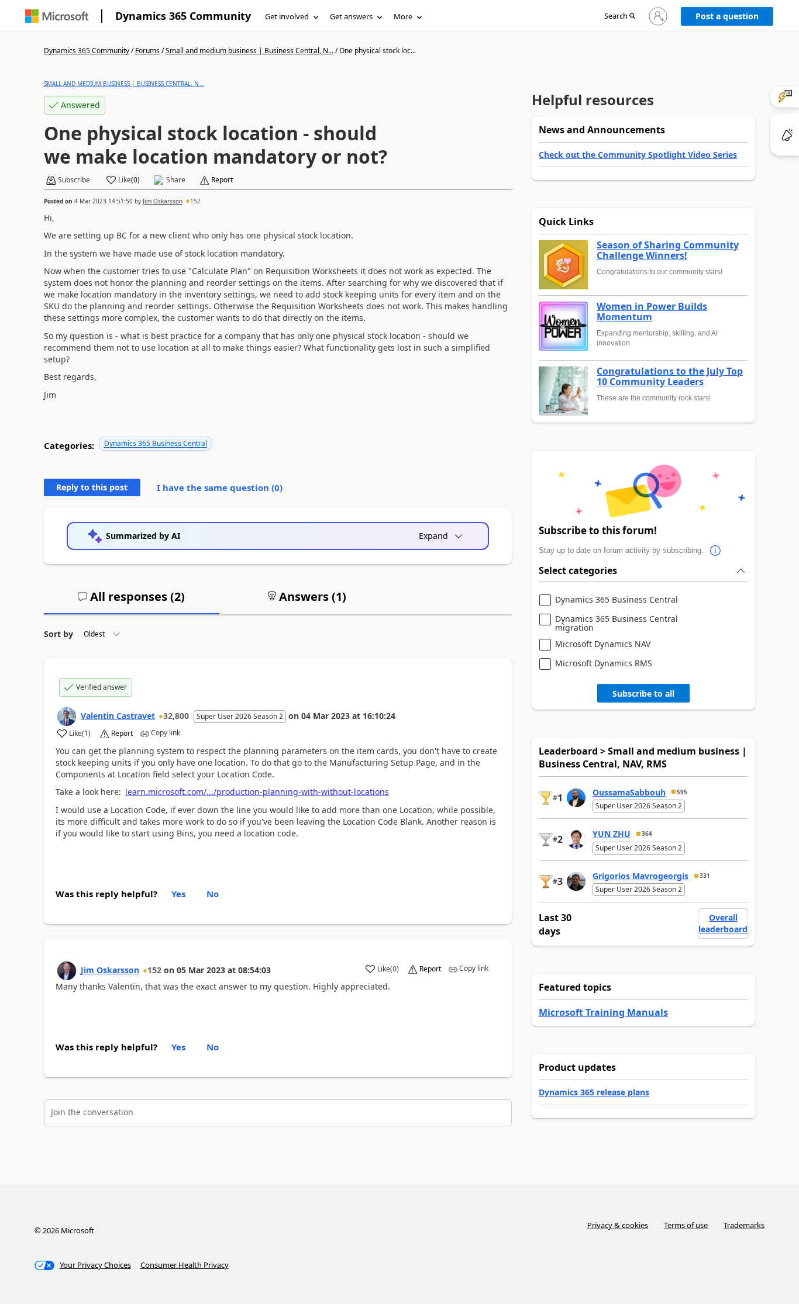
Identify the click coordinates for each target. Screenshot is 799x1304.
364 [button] (647, 833)
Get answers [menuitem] (351, 16)
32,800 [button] (176, 715)
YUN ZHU (612, 833)
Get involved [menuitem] (287, 16)
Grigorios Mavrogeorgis (640, 875)
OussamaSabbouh (629, 792)
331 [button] (705, 875)
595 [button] (682, 792)
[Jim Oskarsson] (66, 970)
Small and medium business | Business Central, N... (249, 51)
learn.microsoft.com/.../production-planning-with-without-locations (257, 791)
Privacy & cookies (617, 1225)
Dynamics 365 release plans (594, 1092)
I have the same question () (220, 487)
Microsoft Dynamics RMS (603, 664)
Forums (147, 51)
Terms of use (686, 1225)
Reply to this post (92, 487)
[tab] (131, 601)
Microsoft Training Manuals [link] (603, 1012)
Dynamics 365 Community (183, 16)
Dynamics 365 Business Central (155, 443)
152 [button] (195, 201)
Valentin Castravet (118, 715)
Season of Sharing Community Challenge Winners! (668, 250)
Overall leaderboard (723, 923)
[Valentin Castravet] (66, 716)
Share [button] (175, 180)
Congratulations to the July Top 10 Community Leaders (670, 376)
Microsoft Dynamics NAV (602, 644)
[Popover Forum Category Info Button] (715, 551)
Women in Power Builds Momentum (652, 312)
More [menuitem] (403, 16)
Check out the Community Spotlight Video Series (638, 154)
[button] (619, 16)
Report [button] (222, 180)
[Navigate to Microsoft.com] (56, 16)
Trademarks (744, 1225)
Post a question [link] (727, 16)
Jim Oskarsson (162, 201)
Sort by (58, 633)
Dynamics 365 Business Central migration (616, 623)
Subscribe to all (643, 693)
